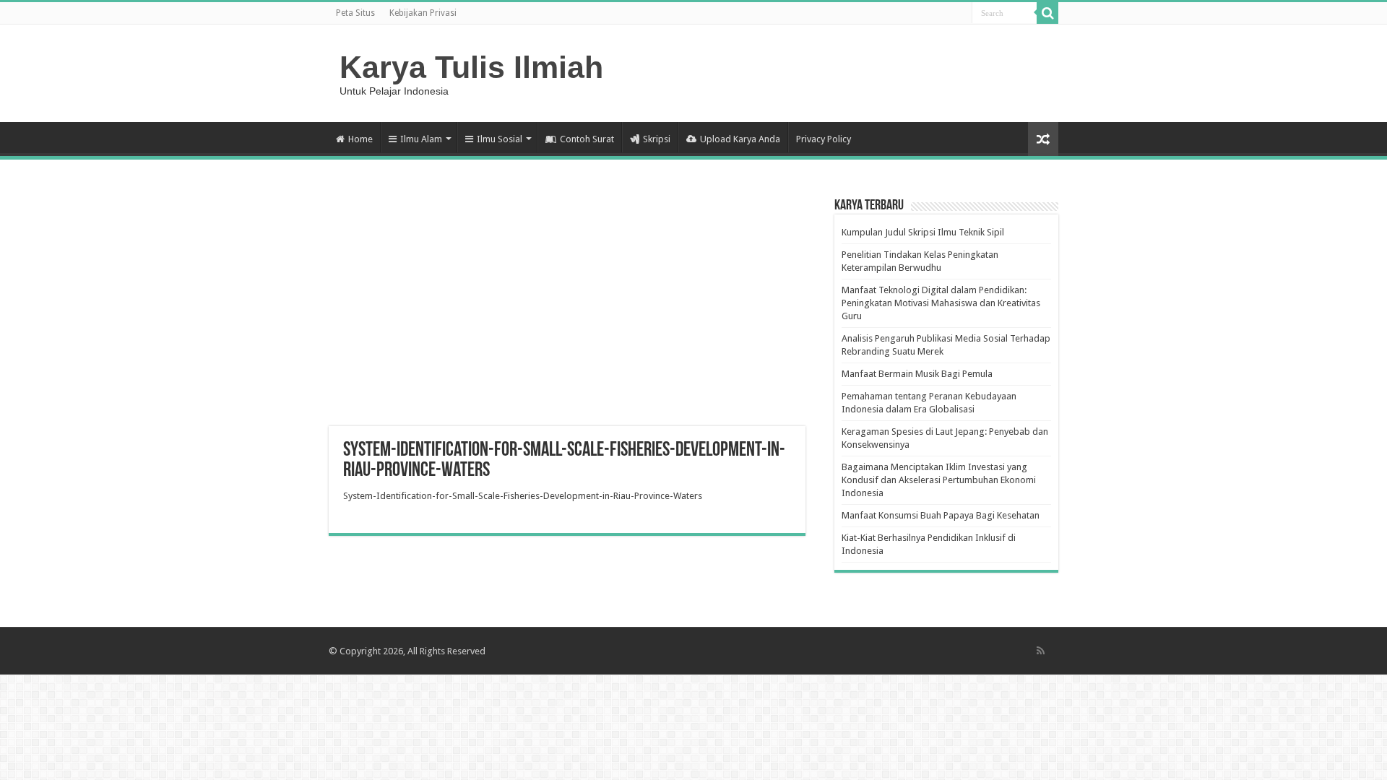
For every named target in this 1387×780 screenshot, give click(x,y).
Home (360, 139)
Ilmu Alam (421, 139)
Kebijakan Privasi (423, 13)
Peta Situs (355, 13)
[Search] (1047, 13)
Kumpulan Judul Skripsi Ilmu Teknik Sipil (923, 232)
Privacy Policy (823, 139)
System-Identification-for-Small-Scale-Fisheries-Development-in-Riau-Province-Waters (522, 495)
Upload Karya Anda (740, 139)
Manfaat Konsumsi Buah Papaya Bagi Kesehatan (941, 515)
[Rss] (1040, 650)
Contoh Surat (587, 139)
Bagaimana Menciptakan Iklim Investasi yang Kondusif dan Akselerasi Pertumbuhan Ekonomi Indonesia (939, 480)
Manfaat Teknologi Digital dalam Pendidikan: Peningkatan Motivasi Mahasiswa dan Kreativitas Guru (941, 303)
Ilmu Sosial (499, 139)
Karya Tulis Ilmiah (471, 67)
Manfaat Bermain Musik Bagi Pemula (917, 373)
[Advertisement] (567, 310)
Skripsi (656, 139)
